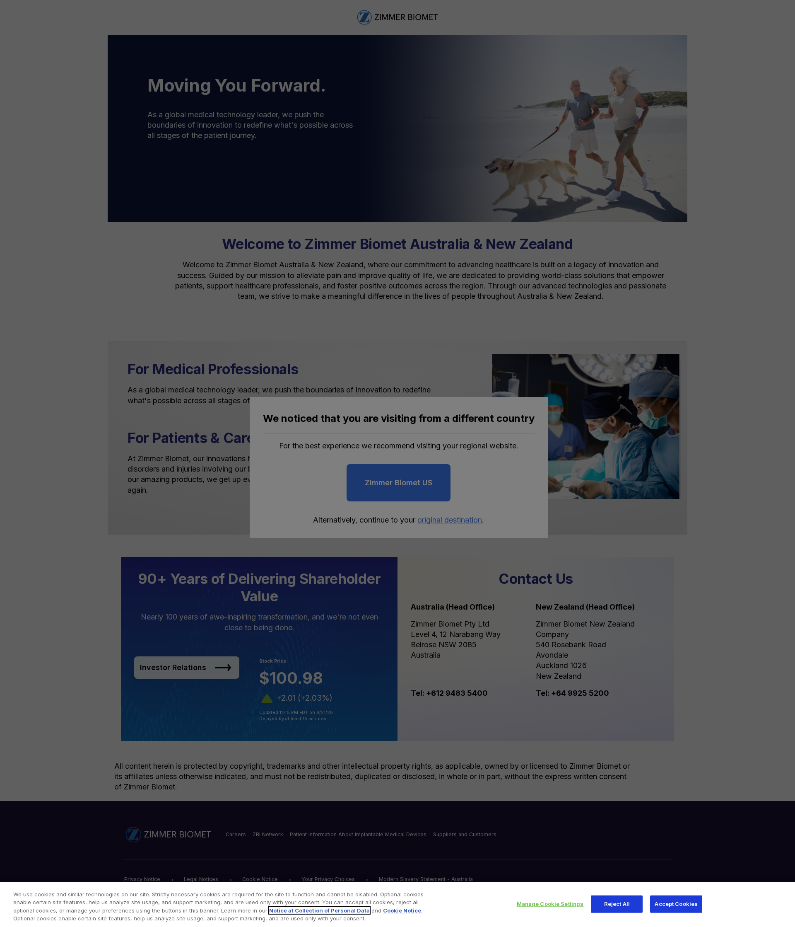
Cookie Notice (402, 910)
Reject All (617, 903)
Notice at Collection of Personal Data (319, 910)
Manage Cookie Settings (550, 903)
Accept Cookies (676, 903)
